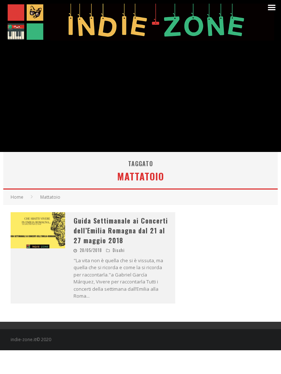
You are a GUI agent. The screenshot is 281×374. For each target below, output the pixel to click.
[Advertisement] (140, 97)
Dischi (119, 250)
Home (17, 197)
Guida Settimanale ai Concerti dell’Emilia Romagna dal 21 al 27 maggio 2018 (121, 230)
